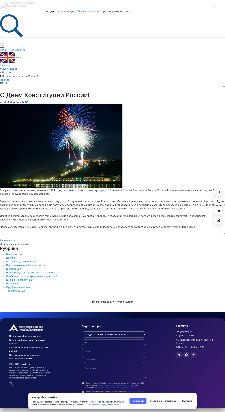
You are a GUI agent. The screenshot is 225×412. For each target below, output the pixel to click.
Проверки (12, 283)
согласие (101, 385)
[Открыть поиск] (11, 25)
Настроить (187, 401)
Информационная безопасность (25, 265)
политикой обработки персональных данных (118, 387)
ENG (18, 57)
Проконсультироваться (115, 11)
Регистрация (17, 49)
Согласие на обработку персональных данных (28, 349)
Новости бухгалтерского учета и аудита (30, 272)
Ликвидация (13, 268)
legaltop (4, 79)
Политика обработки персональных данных (27, 342)
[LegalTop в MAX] (206, 6)
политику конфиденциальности (119, 385)
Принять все (138, 401)
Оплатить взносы (88, 11)
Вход (3, 49)
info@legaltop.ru (184, 331)
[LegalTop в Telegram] (198, 6)
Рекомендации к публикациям (114, 301)
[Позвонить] (218, 201)
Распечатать (7, 240)
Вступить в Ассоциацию (60, 11)
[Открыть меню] (222, 6)
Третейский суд (15, 290)
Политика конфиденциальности (25, 336)
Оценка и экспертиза (19, 279)
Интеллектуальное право (21, 261)
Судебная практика (18, 287)
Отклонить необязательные (164, 401)
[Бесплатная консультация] (218, 192)
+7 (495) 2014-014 (185, 335)
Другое (10, 257)
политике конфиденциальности (104, 405)
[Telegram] (218, 211)
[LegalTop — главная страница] (30, 327)
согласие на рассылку (135, 391)
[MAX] (218, 220)
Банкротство (14, 254)
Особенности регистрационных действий (31, 276)
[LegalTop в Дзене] (214, 6)
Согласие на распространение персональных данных (24, 356)
